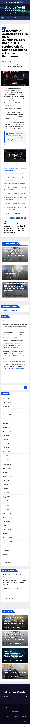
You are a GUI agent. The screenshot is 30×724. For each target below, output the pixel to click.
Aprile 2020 (6, 501)
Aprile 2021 (6, 456)
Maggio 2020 (6, 497)
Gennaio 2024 (7, 415)
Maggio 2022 (6, 419)
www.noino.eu (7, 358)
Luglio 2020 (6, 492)
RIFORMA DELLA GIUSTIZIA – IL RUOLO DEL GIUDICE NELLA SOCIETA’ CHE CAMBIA (14, 582)
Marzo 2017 (6, 558)
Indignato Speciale (6, 66)
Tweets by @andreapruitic (10, 310)
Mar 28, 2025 (8, 627)
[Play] (6, 160)
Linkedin (24, 721)
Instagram (24, 716)
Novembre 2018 (7, 517)
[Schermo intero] (24, 160)
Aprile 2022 (6, 423)
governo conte (21, 64)
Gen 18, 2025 (8, 676)
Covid (11, 64)
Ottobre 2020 (6, 480)
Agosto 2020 (6, 488)
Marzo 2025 (6, 398)
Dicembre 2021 (7, 427)
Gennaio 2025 (7, 402)
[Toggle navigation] (15, 18)
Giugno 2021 (6, 447)
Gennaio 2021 (7, 468)
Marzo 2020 (6, 505)
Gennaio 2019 (7, 513)
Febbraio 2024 (7, 411)
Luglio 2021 (6, 443)
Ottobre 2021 (6, 435)
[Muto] (21, 160)
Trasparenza (15, 66)
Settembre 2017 (7, 542)
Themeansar (15, 711)
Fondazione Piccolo (8, 618)
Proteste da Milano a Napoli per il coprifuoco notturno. (21, 226)
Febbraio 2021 (7, 464)
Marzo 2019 (6, 509)
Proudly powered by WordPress (11, 707)
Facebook (16, 716)
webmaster (18, 627)
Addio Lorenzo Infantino (9, 594)
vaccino (20, 66)
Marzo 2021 (6, 460)
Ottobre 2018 (6, 521)
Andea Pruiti (15, 61)
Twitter (8, 716)
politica (4, 27)
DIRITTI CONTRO (11, 273)
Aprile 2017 (6, 554)
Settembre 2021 (7, 439)
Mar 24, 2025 (8, 643)
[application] (15, 155)
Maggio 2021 (6, 451)
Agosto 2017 (6, 546)
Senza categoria (8, 651)
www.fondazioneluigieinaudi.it (11, 347)
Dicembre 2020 (7, 472)
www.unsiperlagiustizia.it (17, 368)
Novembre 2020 (7, 476)
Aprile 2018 (6, 525)
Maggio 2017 (6, 550)
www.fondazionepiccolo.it (10, 337)
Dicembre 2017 (7, 533)
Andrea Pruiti (15, 7)
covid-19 (15, 64)
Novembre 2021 (7, 431)
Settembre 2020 (7, 484)
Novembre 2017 (7, 537)
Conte (7, 64)
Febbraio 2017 (7, 562)
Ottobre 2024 (6, 406)
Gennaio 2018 (7, 529)
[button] (27, 17)
